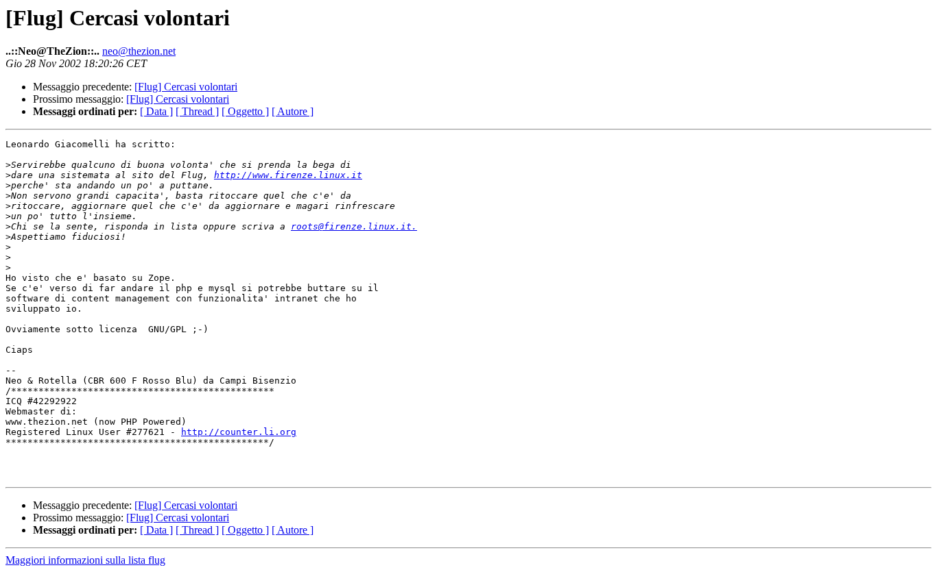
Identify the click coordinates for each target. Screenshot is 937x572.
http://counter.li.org (238, 432)
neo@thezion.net (139, 51)
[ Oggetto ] (245, 111)
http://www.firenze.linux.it (288, 175)
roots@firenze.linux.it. (354, 226)
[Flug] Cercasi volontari (185, 86)
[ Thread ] (197, 111)
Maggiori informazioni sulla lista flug (85, 560)
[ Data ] (156, 111)
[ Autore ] (292, 111)
